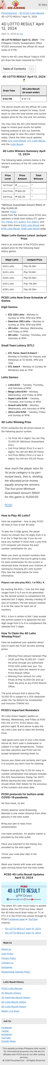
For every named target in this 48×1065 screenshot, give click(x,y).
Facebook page (16, 919)
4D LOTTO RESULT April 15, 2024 (23, 933)
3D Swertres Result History (15, 997)
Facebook (6, 1027)
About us (6, 949)
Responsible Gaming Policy (15, 972)
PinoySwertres (9, 13)
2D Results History (11, 993)
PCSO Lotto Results (11, 988)
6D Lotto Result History (13, 1006)
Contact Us (7, 962)
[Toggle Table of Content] (30, 69)
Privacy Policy (8, 958)
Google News (8, 1041)
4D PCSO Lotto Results (31, 13)
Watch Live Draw (10, 1011)
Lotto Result (16, 144)
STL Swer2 (33, 222)
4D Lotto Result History (13, 1002)
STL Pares (6, 222)
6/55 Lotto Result (10, 228)
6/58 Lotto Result (30, 228)
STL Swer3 (20, 222)
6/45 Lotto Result (30, 225)
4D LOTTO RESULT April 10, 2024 (23, 928)
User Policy (7, 953)
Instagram (6, 1034)
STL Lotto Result (36, 140)
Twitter (5, 1031)
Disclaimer (6, 967)
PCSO (13, 211)
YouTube (33, 919)
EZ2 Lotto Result (17, 140)
